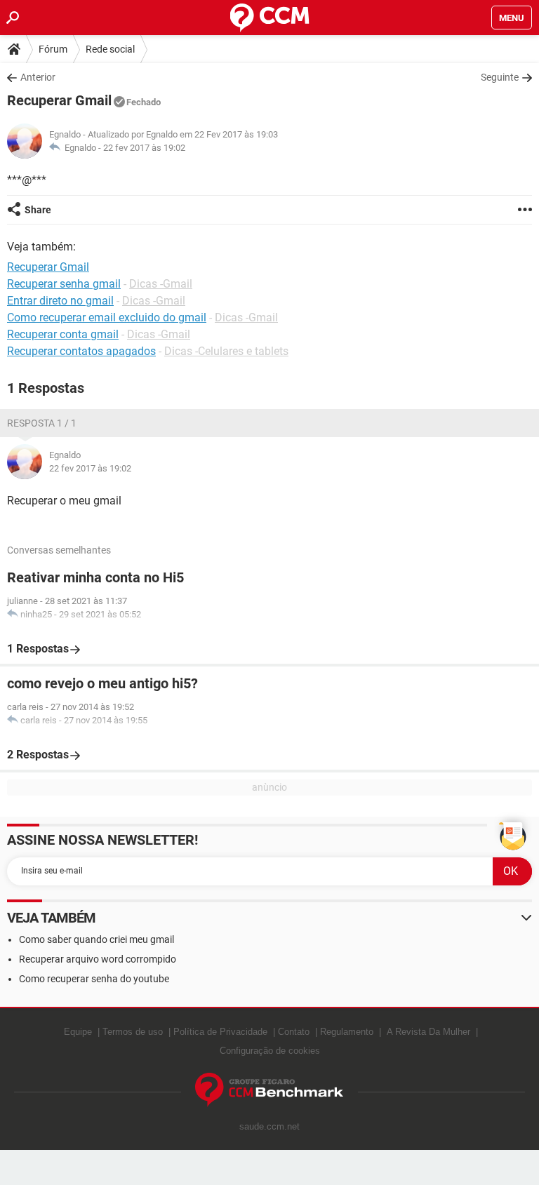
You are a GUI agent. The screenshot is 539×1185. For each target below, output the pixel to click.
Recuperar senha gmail (64, 283)
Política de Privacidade (220, 1031)
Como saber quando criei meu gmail (96, 939)
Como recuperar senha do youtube (94, 978)
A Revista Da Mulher (428, 1031)
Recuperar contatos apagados (81, 351)
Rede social (110, 49)
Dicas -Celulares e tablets (226, 351)
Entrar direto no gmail (60, 300)
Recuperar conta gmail (63, 334)
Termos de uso (132, 1031)
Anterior (37, 77)
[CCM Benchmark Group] (269, 1090)
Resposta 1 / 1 (41, 423)
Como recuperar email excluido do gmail (106, 317)
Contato (294, 1031)
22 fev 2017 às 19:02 (144, 147)
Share (38, 209)
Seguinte (500, 77)
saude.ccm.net (269, 1126)
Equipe (78, 1031)
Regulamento (346, 1031)
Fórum (53, 49)
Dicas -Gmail (160, 283)
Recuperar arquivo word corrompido (97, 959)
